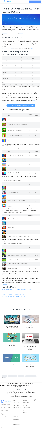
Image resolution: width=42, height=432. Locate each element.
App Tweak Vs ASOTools (12, 364)
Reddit (16, 383)
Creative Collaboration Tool (17, 427)
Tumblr (20, 383)
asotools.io (34, 100)
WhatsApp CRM (15, 416)
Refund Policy (25, 408)
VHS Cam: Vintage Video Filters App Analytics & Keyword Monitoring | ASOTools (17, 289)
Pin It (33, 383)
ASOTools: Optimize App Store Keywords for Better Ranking (21, 105)
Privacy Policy (25, 405)
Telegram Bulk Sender (17, 424)
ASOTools (21, 33)
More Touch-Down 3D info (7, 48)
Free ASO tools (4, 33)
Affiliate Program (26, 402)
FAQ (13, 408)
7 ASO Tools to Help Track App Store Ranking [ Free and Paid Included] (30, 348)
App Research (15, 403)
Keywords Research (16, 402)
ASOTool (31, 48)
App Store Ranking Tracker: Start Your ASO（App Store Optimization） (30, 327)
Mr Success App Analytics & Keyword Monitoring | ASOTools (13, 298)
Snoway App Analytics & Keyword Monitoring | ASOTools (13, 294)
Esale (14, 426)
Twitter (13, 383)
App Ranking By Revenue (17, 405)
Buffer (26, 383)
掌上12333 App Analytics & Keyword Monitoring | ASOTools (13, 296)
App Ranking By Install (17, 407)
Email (23, 383)
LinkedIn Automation (16, 417)
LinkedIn (29, 383)
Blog (24, 410)
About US (25, 412)
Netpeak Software (16, 419)
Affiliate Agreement (26, 403)
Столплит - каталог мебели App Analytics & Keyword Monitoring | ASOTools (17, 291)
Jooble (14, 421)
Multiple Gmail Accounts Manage (18, 422)
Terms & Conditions (26, 407)
